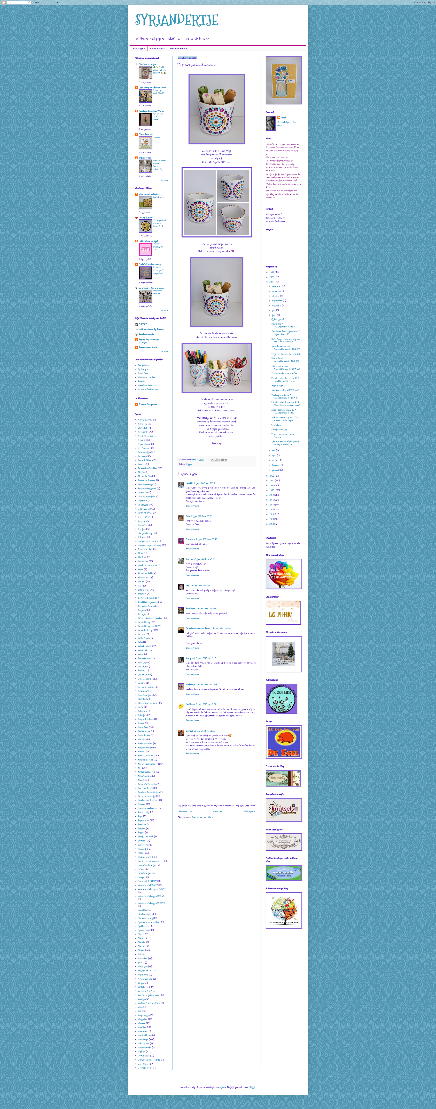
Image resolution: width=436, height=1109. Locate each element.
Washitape (143, 1039)
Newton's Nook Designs (149, 792)
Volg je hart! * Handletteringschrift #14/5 (285, 360)
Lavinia (141, 723)
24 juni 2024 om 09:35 (201, 516)
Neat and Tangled (146, 788)
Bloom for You (145, 476)
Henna (141, 654)
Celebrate (142, 500)
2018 (271, 499)
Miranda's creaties (146, 377)
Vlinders (141, 1023)
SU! (139, 954)
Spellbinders (143, 926)
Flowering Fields (145, 573)
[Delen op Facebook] (222, 459)
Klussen (156, 137)
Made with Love (145, 743)
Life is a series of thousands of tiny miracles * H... (285, 443)
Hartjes (141, 634)
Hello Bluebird (144, 646)
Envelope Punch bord (147, 565)
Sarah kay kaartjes (147, 865)
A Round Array (145, 419)
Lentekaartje (144, 731)
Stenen (141, 938)
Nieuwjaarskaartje (146, 796)
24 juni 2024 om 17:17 (206, 658)
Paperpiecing (143, 820)
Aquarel (141, 440)
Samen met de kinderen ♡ (150, 861)
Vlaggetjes (142, 1019)
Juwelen (141, 682)
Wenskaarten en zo (147, 385)
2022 (272, 480)
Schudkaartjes (144, 873)
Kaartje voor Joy (279, 429)
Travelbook (143, 974)
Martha (189, 559)
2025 (272, 277)
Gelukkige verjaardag (148, 601)
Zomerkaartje (144, 1067)
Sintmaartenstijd (146, 918)
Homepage (217, 811)
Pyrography (143, 844)
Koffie (141, 707)
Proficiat (142, 840)
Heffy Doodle (144, 638)
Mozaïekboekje (145, 775)
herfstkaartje (144, 658)
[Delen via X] (219, 459)
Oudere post (249, 811)
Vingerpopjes (144, 1015)
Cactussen (143, 492)
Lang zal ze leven (146, 719)
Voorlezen (142, 1031)
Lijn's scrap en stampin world (152, 87)
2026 (272, 272)
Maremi (141, 751)
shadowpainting (145, 914)
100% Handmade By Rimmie (151, 329)
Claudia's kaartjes (147, 64)
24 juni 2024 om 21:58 (206, 704)
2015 (272, 514)
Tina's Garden (158, 196)
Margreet (190, 658)
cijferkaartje (144, 508)
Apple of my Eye (145, 435)
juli (274, 310)
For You (141, 581)
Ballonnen (142, 456)
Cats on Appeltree (146, 496)
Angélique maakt (146, 334)
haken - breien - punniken (150, 618)
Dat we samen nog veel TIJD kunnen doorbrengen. (284, 419)
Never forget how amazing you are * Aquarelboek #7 (285, 340)
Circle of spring (145, 512)
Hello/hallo (143, 650)
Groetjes (142, 614)
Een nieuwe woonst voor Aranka (282, 436)
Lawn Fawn (143, 373)
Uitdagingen (143, 986)
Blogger (252, 1087)
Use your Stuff (145, 990)
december (277, 286)
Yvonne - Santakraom (148, 389)
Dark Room (143, 525)
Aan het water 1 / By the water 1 (159, 116)
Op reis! (141, 804)
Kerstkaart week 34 (157, 292)
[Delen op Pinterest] (225, 459)
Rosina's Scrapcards (148, 404)
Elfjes (140, 553)
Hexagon (142, 662)
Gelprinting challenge (147, 597)
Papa (140, 816)
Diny (188, 516)
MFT (140, 767)
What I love (143, 1043)
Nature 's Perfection (147, 784)
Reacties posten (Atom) (202, 817)
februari (276, 465)
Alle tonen (164, 180)
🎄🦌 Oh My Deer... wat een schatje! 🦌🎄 (159, 70)
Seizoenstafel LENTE (147, 881)
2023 (272, 475)
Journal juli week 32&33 (158, 92)
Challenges (143, 504)
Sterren (141, 946)
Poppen (141, 832)
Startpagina (139, 48)
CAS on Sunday (145, 217)
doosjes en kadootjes (148, 541)
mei (274, 450)
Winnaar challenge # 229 (158, 246)
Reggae (141, 852)
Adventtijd (142, 423)
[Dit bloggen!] (216, 459)
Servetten (142, 910)
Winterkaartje (144, 1047)
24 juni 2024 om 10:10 (200, 585)
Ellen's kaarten (146, 134)
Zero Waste (144, 1063)
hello (140, 642)
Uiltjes (141, 982)
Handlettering (144, 622)
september (277, 300)
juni (274, 315)
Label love (142, 711)
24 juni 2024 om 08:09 (204, 483)
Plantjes (141, 828)
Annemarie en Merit (148, 347)
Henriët (189, 483)
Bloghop (141, 472)
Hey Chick (142, 666)
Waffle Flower (145, 1035)
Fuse (140, 585)
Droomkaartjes (145, 549)
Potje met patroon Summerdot (285, 353)
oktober (276, 295)
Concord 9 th (144, 516)
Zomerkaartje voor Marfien (284, 373)
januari (275, 469)
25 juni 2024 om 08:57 (204, 730)
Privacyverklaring (179, 48)
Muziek (141, 780)
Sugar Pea (142, 958)
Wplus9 (141, 1051)
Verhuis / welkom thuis (149, 1003)
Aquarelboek (144, 444)
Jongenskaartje (145, 678)
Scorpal (141, 877)
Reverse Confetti (145, 856)
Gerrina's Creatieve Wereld (151, 111)
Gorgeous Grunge (146, 606)
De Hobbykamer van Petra (198, 628)
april (274, 455)
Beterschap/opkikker (147, 468)
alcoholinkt (143, 427)
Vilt (139, 1011)
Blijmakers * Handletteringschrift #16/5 (285, 325)
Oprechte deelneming (147, 808)
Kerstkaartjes (144, 695)
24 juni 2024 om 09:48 (206, 539)
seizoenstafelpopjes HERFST (151, 896)
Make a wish (277, 385)
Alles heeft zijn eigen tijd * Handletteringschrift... (283, 411)
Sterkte (141, 942)
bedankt (141, 464)
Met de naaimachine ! (148, 763)
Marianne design (145, 755)
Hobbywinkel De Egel (148, 241)
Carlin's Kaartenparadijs (150, 264)
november (277, 291)
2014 (271, 519)
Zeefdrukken (144, 1055)
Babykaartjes (144, 452)
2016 (271, 509)
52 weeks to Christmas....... (151, 287)
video (140, 1007)
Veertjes (142, 999)
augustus (277, 305)
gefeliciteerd (143, 589)
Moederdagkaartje (146, 771)
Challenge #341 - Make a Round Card (159, 223)
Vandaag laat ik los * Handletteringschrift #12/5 (285, 396)
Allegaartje (143, 431)
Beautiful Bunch (145, 460)
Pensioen (142, 824)
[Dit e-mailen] (212, 459)
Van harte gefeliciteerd (148, 995)
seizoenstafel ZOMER (148, 885)
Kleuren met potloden (149, 194)
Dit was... (142, 537)
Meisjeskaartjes (145, 759)
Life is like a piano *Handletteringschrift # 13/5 (286, 367)
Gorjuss (142, 610)
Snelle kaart (277, 425)
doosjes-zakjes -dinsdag (149, 545)
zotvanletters (145, 157)
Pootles (141, 381)
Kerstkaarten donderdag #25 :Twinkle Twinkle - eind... (285, 380)
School (141, 869)
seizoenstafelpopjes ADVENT (151, 889)
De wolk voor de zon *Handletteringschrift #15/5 (285, 348)
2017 (271, 504)
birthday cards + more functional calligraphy (159, 165)
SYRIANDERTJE (176, 20)
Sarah (283, 117)
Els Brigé (142, 557)
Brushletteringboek (147, 488)
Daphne (189, 730)
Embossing (143, 561)
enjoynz (222, 1087)
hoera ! (141, 670)
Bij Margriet (143, 369)
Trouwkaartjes (145, 978)
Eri (187, 585)
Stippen (189, 464)
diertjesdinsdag (145, 533)
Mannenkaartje (145, 747)
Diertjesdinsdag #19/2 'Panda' (285, 390)
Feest (140, 569)
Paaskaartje (144, 812)
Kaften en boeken (146, 687)
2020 (272, 490)
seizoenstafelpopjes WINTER (151, 903)
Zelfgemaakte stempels (149, 1059)
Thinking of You (145, 970)
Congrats (142, 521)
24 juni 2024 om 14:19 (221, 628)
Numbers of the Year (148, 800)
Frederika (190, 539)
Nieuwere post (185, 811)
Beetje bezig (143, 365)
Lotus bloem (144, 735)
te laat (141, 962)
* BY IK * (143, 324)
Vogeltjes (142, 1027)
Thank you (142, 966)
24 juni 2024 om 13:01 (206, 608)
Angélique (190, 608)
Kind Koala (143, 699)
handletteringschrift (147, 626)
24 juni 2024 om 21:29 (206, 684)
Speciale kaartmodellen (148, 922)
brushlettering (145, 484)
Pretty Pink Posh (145, 836)
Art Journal (143, 448)
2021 (271, 485)
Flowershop (143, 577)
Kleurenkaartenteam (147, 703)
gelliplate (142, 593)
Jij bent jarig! (277, 319)
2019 (271, 495)
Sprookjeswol (144, 930)
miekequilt (190, 684)
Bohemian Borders (146, 480)
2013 (271, 524)
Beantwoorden (192, 505)
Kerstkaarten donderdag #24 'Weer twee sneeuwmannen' (285, 404)
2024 (272, 282)
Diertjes (142, 529)
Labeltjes (142, 715)
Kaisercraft (143, 690)
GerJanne (190, 704)
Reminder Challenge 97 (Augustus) (158, 270)
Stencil (141, 934)
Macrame (142, 739)
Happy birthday (145, 630)
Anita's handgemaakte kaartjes (149, 341)
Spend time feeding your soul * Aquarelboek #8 (285, 333)
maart (275, 460)
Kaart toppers (157, 48)
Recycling (142, 848)
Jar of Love (143, 674)
